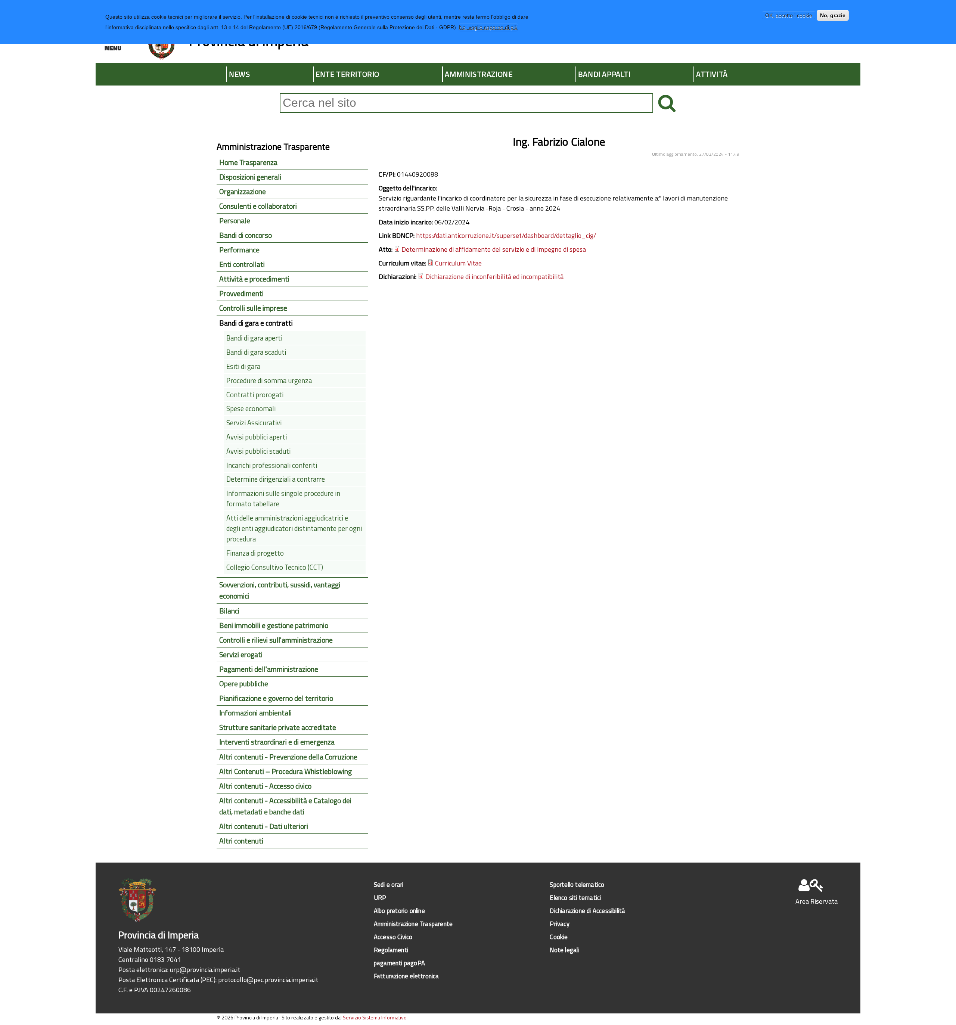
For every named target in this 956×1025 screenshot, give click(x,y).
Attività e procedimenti (254, 279)
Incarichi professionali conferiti (271, 465)
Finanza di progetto (255, 553)
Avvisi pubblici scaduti (258, 451)
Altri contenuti (241, 841)
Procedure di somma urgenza (269, 380)
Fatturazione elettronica (406, 976)
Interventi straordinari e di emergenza (277, 742)
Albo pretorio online (399, 910)
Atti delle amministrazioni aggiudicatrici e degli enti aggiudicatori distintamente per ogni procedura (294, 528)
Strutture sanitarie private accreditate (277, 727)
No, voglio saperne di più (488, 27)
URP (380, 897)
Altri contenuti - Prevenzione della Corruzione (288, 756)
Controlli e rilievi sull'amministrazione (276, 640)
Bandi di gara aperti (254, 338)
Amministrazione (478, 74)
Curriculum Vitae (458, 263)
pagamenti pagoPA (399, 962)
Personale (234, 220)
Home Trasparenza (248, 162)
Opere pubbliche (243, 683)
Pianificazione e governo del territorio (276, 698)
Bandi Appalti (604, 74)
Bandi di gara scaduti (256, 352)
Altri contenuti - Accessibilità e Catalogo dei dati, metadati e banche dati (285, 806)
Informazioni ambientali (255, 712)
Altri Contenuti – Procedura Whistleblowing (285, 771)
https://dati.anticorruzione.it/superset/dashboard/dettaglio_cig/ (506, 235)
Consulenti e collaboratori (258, 206)
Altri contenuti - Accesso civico (265, 786)
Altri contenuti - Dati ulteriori (263, 826)
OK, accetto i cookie (788, 15)
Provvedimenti (241, 293)
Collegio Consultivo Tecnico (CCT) (274, 567)
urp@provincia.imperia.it (205, 970)
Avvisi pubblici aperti (256, 437)
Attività (712, 74)
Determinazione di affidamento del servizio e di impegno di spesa (493, 249)
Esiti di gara (243, 366)
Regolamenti (391, 949)
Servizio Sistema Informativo (375, 1017)
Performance (239, 249)
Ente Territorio (347, 74)
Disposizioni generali (250, 177)
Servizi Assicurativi (254, 422)
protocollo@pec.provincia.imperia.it (268, 980)
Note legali (564, 949)
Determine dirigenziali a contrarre (275, 479)
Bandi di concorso (245, 235)
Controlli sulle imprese (253, 308)
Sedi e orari (388, 884)
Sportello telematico (577, 884)
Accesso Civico (393, 936)
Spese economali (251, 408)
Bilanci (229, 610)
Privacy (559, 923)
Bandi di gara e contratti (256, 323)
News (239, 74)
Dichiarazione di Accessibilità (587, 910)
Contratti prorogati (254, 394)
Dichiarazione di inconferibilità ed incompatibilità (494, 276)
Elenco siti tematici (575, 897)
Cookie (559, 936)
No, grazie (832, 15)
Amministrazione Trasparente (413, 923)
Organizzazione (242, 191)
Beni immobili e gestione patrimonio (273, 625)
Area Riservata (816, 901)
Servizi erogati (241, 654)
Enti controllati (242, 264)
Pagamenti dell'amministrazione (268, 669)
